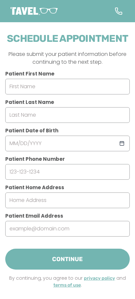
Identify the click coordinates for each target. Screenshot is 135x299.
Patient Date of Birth (31, 130)
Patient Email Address (34, 215)
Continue (67, 259)
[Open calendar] (122, 143)
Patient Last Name (29, 102)
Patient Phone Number (35, 159)
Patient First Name (29, 73)
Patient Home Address (34, 187)
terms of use (67, 285)
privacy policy (99, 278)
